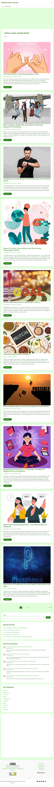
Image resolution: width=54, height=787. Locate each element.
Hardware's (5, 694)
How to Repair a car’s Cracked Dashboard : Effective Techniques (17, 636)
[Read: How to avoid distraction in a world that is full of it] (27, 285)
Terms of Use (41, 766)
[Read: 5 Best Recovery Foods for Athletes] (27, 337)
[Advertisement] (27, 18)
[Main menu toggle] (51, 2)
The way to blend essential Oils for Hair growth (27, 668)
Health (4, 356)
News (4, 703)
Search (4, 615)
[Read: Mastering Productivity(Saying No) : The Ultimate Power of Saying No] (27, 508)
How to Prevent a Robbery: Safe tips (11, 630)
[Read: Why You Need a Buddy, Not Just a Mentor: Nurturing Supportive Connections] (27, 108)
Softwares (5, 705)
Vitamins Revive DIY (10, 646)
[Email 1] (45, 781)
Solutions (5, 707)
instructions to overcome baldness (25, 646)
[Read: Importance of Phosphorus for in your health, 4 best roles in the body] (27, 564)
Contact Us (41, 769)
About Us (41, 763)
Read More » (7, 87)
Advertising (41, 768)
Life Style (5, 701)
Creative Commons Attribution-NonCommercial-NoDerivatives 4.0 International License (12, 769)
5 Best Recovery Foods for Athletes (16, 354)
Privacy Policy (41, 765)
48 (28, 607)
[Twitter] (39, 781)
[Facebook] (37, 781)
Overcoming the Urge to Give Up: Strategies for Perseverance (26, 406)
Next (51, 607)
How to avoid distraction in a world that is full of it (21, 302)
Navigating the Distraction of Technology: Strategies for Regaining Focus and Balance (24, 470)
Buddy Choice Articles (9, 3)
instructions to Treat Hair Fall (23, 654)
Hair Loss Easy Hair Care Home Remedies (26, 661)
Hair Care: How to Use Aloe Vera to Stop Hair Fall (28, 675)
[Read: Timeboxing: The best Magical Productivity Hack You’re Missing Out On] (27, 162)
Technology (5, 709)
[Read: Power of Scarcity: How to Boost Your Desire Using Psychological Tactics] (27, 223)
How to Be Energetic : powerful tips (11, 634)
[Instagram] (41, 781)
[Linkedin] (43, 781)
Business (5, 690)
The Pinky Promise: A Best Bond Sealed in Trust (21, 74)
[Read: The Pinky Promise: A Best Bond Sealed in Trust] (27, 57)
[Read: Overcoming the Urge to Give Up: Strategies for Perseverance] (27, 389)
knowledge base (7, 76)
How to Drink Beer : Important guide (11, 632)
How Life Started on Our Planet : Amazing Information (15, 628)
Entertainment (6, 692)
